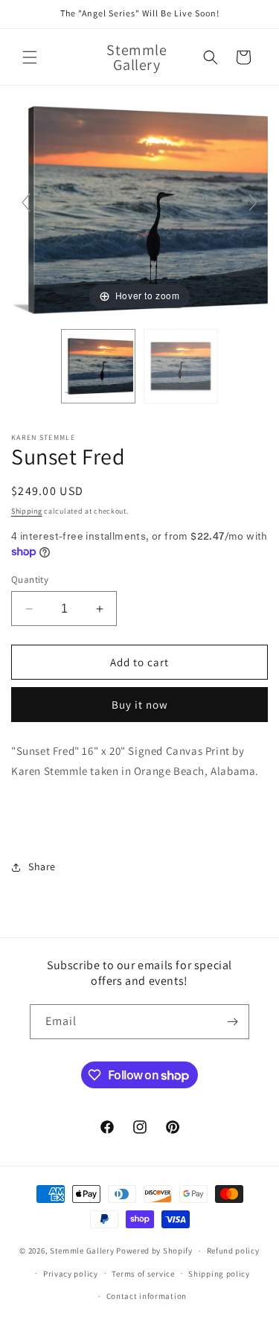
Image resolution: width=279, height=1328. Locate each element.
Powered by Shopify (154, 1250)
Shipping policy (219, 1273)
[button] (29, 57)
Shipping (26, 511)
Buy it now (140, 704)
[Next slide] (253, 202)
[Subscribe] (232, 1021)
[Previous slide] (26, 202)
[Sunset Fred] (98, 366)
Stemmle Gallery (82, 1250)
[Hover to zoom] (139, 209)
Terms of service (143, 1273)
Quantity (29, 579)
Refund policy (233, 1250)
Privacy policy (70, 1273)
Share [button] (42, 866)
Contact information (146, 1296)
